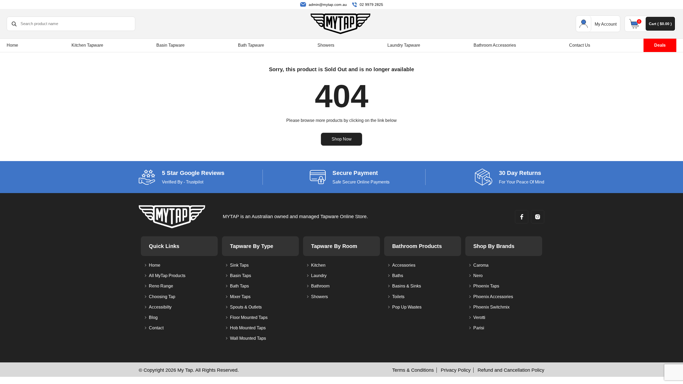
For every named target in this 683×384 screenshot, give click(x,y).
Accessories (403, 265)
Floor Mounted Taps (249, 317)
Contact (156, 328)
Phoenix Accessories (493, 296)
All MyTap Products (167, 275)
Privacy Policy (456, 370)
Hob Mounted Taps (248, 328)
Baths (397, 275)
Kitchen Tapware (87, 45)
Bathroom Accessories (495, 45)
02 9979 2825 (371, 4)
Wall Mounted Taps (248, 338)
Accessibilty (160, 307)
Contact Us (579, 45)
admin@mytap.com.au (328, 4)
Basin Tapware (170, 45)
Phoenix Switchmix (491, 307)
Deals (660, 45)
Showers (325, 45)
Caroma (481, 265)
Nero (478, 275)
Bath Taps (239, 286)
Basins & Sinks (406, 286)
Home (12, 45)
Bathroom (320, 286)
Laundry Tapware (403, 45)
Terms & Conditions (413, 370)
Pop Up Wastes (407, 307)
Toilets (398, 296)
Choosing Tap (162, 296)
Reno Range (161, 286)
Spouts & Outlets (246, 307)
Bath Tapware (251, 45)
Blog (153, 317)
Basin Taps (240, 275)
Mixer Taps (240, 296)
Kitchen (318, 265)
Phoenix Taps (486, 286)
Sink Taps (239, 265)
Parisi (478, 328)
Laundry (319, 275)
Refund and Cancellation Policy (511, 370)
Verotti (479, 317)
